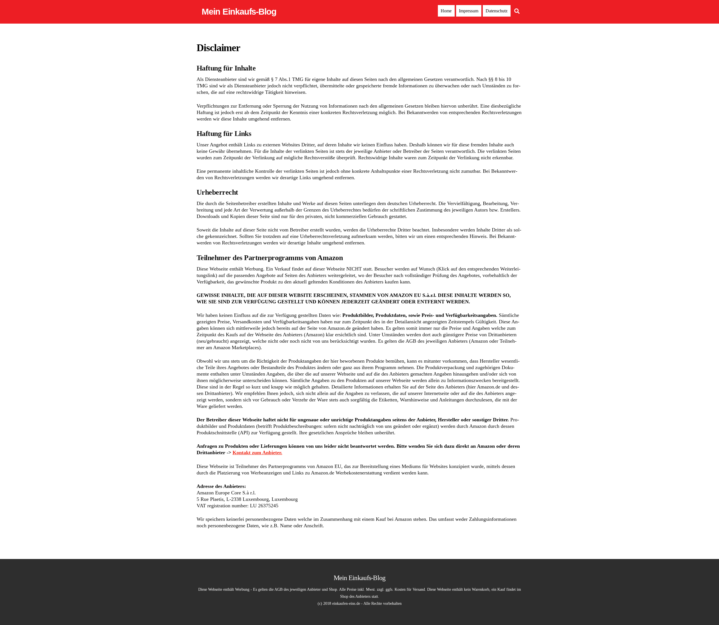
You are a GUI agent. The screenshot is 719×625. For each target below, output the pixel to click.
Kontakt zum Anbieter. (257, 452)
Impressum (468, 10)
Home (446, 10)
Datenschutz (497, 10)
